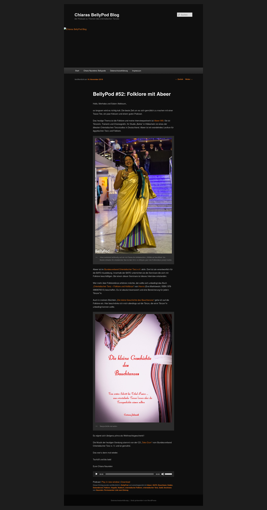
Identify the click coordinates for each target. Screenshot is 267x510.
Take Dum (146, 442)
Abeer (149, 485)
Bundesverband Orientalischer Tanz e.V (122, 269)
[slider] (169, 473)
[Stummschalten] (162, 474)
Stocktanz (168, 487)
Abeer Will (158, 120)
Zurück (179, 79)
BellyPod (124, 485)
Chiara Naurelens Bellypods (95, 70)
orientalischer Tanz (150, 487)
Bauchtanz (162, 485)
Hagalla (114, 487)
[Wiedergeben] (96, 474)
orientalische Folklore (133, 487)
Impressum (136, 70)
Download (125, 481)
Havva (141, 286)
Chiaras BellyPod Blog (97, 15)
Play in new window (110, 481)
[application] (133, 474)
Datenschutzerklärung (119, 70)
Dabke (170, 485)
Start (77, 70)
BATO (155, 485)
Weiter (188, 79)
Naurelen (99, 490)
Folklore (107, 487)
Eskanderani (98, 487)
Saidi (161, 487)
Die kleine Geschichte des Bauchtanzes (135, 299)
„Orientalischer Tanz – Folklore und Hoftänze (113, 286)
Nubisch (121, 487)
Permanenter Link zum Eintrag (116, 490)
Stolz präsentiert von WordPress (143, 500)
